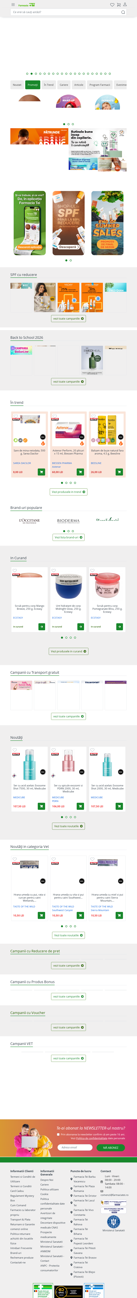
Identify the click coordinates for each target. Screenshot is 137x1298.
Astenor (56, 466)
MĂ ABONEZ (110, 1265)
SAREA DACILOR (22, 463)
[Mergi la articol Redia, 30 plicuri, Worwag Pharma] (66, 74)
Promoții (33, 84)
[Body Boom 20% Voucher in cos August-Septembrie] (116, 1094)
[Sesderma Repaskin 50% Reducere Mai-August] (45, 297)
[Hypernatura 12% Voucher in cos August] (45, 1094)
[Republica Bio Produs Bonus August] (45, 1034)
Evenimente (123, 84)
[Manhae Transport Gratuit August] (45, 695)
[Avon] (68, 1218)
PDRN (55, 800)
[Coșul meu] (119, 4)
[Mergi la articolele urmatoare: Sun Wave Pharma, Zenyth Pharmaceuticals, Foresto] (68, 531)
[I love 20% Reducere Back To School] (68, 360)
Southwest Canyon (62, 910)
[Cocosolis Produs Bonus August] (21, 1034)
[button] (41, 626)
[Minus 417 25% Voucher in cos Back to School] (21, 1094)
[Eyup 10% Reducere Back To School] (45, 360)
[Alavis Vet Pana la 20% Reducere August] (79, 1155)
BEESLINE (96, 463)
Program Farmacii (100, 84)
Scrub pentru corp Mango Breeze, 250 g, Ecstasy (29, 607)
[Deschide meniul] (13, 4)
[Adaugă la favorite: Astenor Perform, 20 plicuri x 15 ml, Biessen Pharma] (55, 416)
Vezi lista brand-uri (67, 537)
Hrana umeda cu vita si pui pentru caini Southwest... (68, 896)
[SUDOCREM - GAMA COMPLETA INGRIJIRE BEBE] (28, 1196)
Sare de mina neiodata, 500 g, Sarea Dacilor (29, 452)
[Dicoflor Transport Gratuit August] (68, 695)
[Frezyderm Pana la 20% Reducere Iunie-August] (116, 297)
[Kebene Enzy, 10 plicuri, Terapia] (68, 1196)
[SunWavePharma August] (112, 172)
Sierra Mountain (100, 910)
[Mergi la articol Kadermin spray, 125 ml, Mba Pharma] (27, 74)
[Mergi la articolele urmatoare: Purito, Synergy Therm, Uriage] (73, 531)
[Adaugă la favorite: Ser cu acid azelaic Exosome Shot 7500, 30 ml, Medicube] (15, 750)
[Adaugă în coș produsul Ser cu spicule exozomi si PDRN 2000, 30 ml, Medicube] (80, 806)
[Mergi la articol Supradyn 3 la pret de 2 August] (49, 74)
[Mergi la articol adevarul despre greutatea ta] (84, 74)
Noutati (17, 84)
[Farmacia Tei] (26, 5)
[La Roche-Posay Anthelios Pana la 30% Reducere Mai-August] (92, 297)
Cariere (64, 84)
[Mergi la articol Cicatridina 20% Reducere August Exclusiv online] (110, 74)
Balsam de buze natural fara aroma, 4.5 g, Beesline (107, 452)
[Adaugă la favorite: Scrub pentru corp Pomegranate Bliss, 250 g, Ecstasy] (92, 570)
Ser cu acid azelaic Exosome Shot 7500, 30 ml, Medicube (29, 787)
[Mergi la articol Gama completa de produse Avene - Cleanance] (31, 74)
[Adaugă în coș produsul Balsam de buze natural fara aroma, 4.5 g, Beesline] (119, 472)
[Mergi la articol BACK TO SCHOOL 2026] (75, 74)
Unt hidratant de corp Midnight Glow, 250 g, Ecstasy (68, 608)
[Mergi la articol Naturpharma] (101, 74)
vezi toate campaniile (66, 318)
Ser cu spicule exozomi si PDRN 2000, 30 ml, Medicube (68, 788)
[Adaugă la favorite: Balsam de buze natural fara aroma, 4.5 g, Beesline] (94, 416)
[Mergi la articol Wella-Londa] (105, 74)
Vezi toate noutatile (66, 826)
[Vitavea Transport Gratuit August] (21, 695)
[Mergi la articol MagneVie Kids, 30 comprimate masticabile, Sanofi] (57, 74)
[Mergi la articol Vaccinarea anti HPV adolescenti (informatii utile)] (88, 74)
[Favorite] (112, 4)
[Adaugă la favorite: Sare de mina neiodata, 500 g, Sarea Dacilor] (16, 416)
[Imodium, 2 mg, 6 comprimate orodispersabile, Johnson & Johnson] (83, 172)
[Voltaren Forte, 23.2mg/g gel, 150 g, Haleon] (39, 157)
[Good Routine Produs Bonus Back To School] (98, 142)
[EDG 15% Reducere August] (68, 974)
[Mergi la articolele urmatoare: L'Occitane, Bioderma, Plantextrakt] (64, 531)
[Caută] (123, 12)
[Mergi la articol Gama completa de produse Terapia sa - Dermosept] (70, 74)
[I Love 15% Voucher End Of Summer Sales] (68, 1094)
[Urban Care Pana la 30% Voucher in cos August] (92, 1094)
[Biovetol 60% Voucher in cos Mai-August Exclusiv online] (32, 1154)
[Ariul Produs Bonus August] (116, 1034)
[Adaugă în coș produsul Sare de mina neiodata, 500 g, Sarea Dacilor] (41, 472)
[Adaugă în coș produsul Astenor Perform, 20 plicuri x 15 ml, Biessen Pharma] (80, 472)
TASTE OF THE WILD (24, 906)
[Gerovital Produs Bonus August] (68, 1034)
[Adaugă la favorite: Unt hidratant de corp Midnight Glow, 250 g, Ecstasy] (54, 570)
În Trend (48, 84)
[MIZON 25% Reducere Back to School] (116, 360)
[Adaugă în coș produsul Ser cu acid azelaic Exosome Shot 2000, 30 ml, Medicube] (119, 806)
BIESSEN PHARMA (62, 463)
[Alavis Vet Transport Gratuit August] (103, 1155)
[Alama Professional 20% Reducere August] (21, 974)
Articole (78, 84)
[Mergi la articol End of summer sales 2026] (97, 74)
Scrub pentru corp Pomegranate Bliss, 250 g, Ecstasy (107, 608)
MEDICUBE (19, 797)
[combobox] (68, 12)
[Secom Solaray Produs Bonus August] (92, 1034)
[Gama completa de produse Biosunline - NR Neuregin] (28, 1218)
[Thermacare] (109, 1218)
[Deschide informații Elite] (16, 419)
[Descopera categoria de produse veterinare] (109, 1196)
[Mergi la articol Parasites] (36, 74)
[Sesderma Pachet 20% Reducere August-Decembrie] (21, 297)
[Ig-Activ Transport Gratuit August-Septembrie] (92, 695)
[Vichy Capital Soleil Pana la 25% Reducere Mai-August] (68, 297)
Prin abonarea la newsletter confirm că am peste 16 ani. (93, 1252)
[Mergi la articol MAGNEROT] (62, 74)
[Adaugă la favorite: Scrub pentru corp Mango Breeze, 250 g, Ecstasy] (15, 570)
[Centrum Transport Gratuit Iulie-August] (116, 695)
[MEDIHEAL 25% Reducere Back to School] (92, 360)
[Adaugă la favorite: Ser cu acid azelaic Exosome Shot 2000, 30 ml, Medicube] (92, 750)
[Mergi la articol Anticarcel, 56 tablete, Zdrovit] (92, 74)
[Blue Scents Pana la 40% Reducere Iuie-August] (92, 974)
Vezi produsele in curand (67, 651)
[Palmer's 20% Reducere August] (45, 974)
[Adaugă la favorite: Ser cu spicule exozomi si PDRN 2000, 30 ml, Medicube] (54, 750)
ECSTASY (18, 617)
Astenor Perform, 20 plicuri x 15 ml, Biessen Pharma (68, 452)
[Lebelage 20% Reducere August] (116, 974)
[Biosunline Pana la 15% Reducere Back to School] (21, 360)
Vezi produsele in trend (67, 492)
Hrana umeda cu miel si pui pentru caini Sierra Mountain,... (107, 897)
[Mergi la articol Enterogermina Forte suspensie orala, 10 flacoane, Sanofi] (44, 74)
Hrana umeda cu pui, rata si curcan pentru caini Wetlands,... (29, 897)
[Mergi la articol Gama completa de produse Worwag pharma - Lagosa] (40, 74)
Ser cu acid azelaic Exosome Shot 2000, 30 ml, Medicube (107, 787)
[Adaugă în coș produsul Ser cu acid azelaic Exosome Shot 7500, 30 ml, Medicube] (41, 806)
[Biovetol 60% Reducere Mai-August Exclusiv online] (56, 1154)
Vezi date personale (98, 1255)
